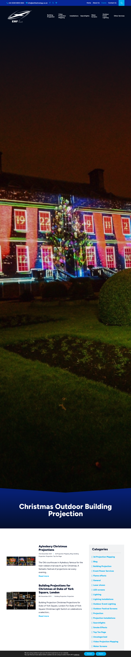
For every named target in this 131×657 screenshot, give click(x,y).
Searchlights (84, 16)
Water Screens (94, 16)
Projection (49, 556)
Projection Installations (104, 618)
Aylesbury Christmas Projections (53, 548)
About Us (96, 3)
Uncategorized (100, 637)
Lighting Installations (103, 599)
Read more (44, 576)
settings (76, 655)
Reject (101, 654)
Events (104, 3)
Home (89, 3)
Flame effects (99, 575)
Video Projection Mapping (62, 16)
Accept (89, 654)
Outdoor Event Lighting (106, 16)
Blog (71, 554)
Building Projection (51, 16)
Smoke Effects (100, 627)
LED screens (99, 590)
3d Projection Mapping (62, 554)
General (97, 580)
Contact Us (112, 3)
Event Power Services (103, 571)
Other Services (119, 16)
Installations (74, 16)
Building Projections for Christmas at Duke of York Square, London (56, 589)
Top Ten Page (57, 556)
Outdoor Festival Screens (105, 608)
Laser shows (99, 585)
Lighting (97, 594)
